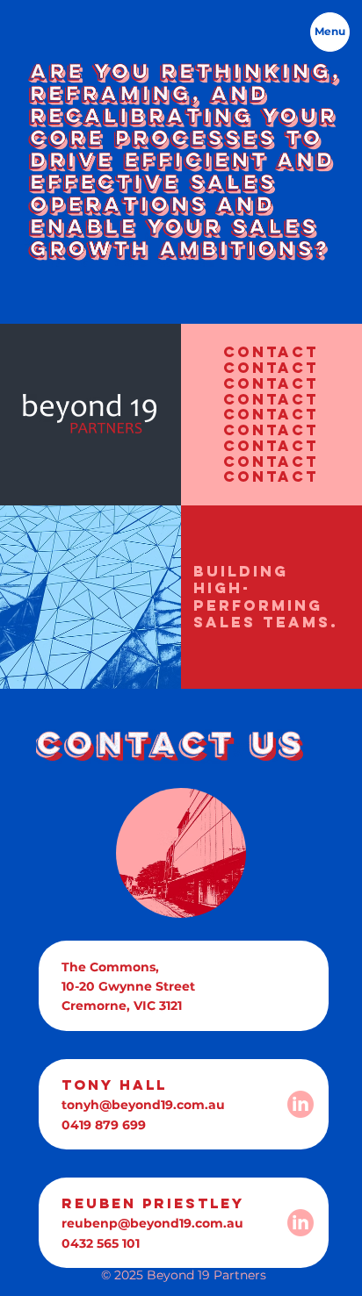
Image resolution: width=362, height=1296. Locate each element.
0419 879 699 (104, 1125)
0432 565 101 (101, 1243)
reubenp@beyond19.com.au (152, 1223)
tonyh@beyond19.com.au (143, 1105)
